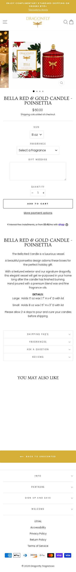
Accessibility (38, 527)
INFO (38, 476)
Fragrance (38, 143)
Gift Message (38, 159)
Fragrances (38, 341)
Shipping (25, 114)
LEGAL (38, 521)
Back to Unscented (40, 456)
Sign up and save (38, 498)
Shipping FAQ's (38, 334)
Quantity (37, 186)
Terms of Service (38, 546)
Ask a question (38, 349)
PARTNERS (38, 487)
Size (36, 127)
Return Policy (38, 539)
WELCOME (38, 509)
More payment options (38, 213)
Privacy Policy (38, 533)
